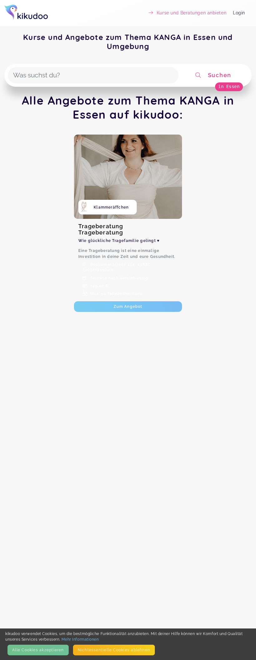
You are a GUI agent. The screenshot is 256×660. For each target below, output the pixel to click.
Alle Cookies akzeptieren (38, 650)
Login (239, 12)
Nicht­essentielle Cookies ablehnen (114, 650)
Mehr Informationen (80, 639)
